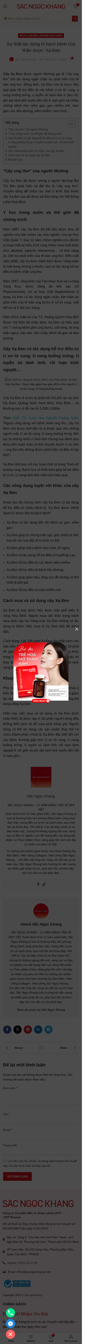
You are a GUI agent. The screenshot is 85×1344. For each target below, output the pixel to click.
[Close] (77, 629)
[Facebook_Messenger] (10, 1323)
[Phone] (10, 1312)
